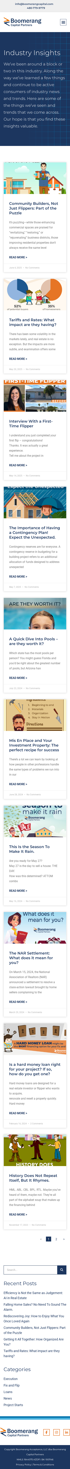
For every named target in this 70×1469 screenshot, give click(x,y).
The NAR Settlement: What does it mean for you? (31, 958)
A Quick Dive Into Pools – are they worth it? (33, 641)
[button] (63, 22)
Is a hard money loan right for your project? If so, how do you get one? (34, 1069)
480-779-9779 (36, 8)
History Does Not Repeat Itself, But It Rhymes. (33, 1178)
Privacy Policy (23, 1464)
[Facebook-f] (46, 1432)
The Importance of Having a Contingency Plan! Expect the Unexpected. (34, 533)
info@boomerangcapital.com (34, 4)
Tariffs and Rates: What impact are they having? (32, 322)
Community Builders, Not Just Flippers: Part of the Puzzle (33, 208)
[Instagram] (56, 1432)
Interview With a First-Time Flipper (31, 423)
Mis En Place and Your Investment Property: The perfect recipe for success (34, 745)
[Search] (61, 1270)
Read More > (18, 257)
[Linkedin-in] (66, 1432)
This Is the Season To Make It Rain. (29, 849)
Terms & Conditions (43, 1464)
